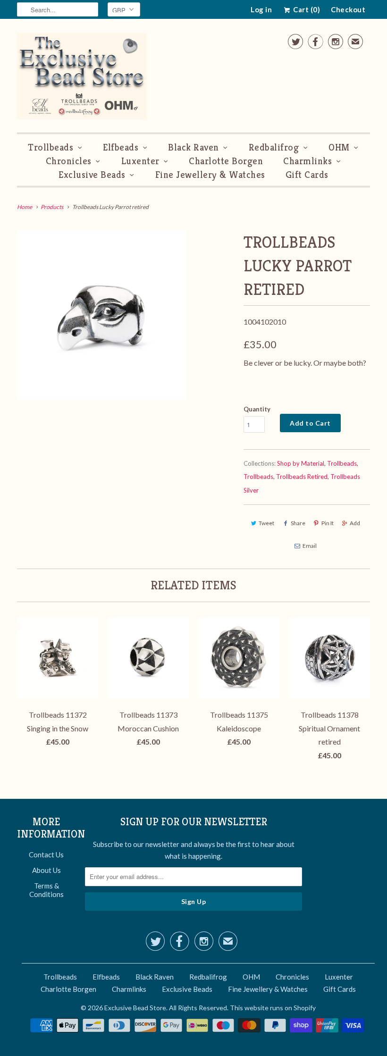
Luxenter (140, 161)
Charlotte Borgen (226, 161)
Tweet (266, 523)
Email (310, 545)
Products (52, 206)
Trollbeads (50, 147)
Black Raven (193, 147)
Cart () (306, 9)
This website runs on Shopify (273, 1008)
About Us (46, 870)
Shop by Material (300, 463)
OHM (339, 147)
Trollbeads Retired (302, 476)
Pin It (327, 523)
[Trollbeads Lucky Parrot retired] (101, 315)
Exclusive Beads (92, 175)
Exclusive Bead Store (135, 1008)
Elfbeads (120, 147)
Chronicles (69, 161)
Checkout (348, 9)
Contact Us (46, 854)
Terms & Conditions (46, 889)
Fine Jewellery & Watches (210, 175)
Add (355, 523)
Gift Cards (307, 175)
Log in (261, 9)
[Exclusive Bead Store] (82, 78)
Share (298, 523)
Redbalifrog (274, 147)
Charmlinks (307, 161)
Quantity (257, 409)
